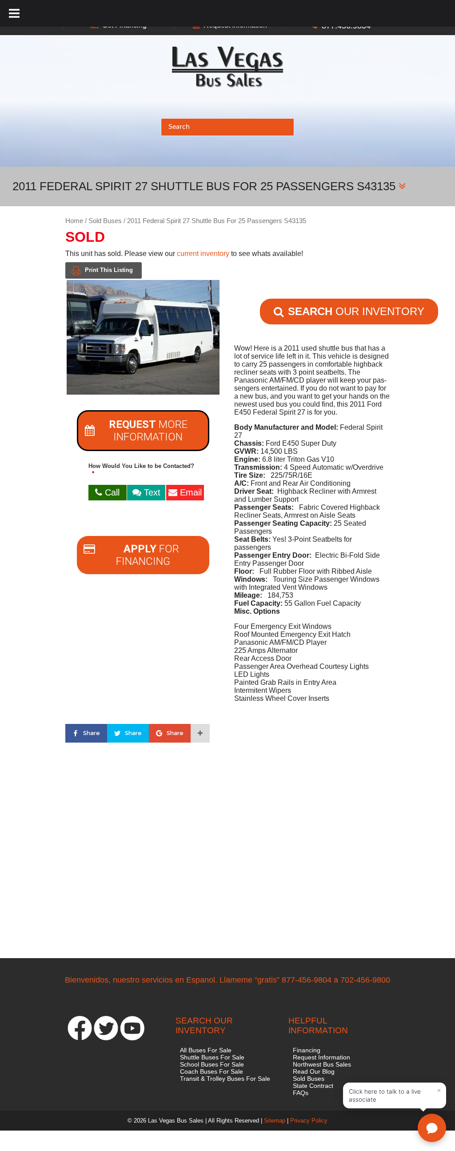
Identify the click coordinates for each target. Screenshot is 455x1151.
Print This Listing (109, 270)
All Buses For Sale (205, 1050)
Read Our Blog (314, 1071)
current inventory (203, 253)
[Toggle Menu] (14, 13)
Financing (306, 1050)
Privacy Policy (308, 1120)
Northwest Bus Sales (322, 1064)
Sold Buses (105, 220)
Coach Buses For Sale (211, 1071)
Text (150, 492)
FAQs (300, 1092)
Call (111, 492)
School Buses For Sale (212, 1064)
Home (74, 220)
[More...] (200, 733)
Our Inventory (356, 311)
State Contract (313, 1085)
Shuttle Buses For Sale (212, 1057)
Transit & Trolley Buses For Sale (225, 1078)
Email (189, 492)
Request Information (321, 1057)
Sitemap (274, 1120)
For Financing (147, 555)
